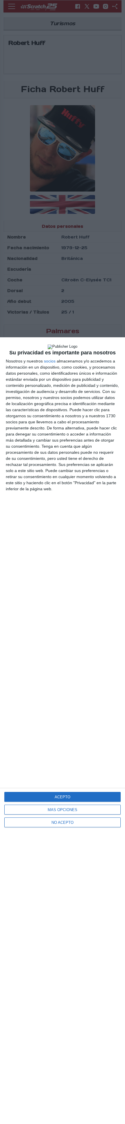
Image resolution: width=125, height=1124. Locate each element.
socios (50, 361)
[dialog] (62, 730)
